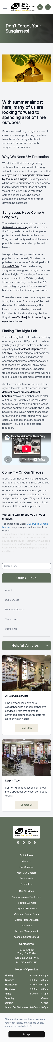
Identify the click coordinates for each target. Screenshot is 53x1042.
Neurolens (26, 925)
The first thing (10, 337)
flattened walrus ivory (15, 227)
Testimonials (11, 619)
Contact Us (11, 628)
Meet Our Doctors (15, 609)
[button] (5, 7)
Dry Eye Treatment (26, 908)
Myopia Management (26, 931)
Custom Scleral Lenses (26, 936)
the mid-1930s (10, 266)
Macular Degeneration (27, 919)
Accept (26, 1034)
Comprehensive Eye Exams (26, 897)
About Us (10, 590)
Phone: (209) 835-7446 (26, 957)
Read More (27, 728)
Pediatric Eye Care (26, 902)
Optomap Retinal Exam (26, 914)
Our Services (12, 599)
